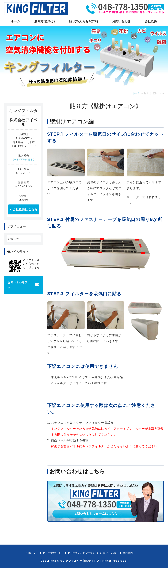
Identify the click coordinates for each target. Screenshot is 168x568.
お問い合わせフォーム (20, 285)
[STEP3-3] (145, 338)
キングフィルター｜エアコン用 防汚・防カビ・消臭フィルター (36, 8)
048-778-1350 (23, 159)
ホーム (15, 21)
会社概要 (151, 21)
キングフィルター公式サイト (78, 560)
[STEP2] (105, 271)
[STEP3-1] (66, 326)
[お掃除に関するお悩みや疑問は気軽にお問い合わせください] (105, 519)
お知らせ (13, 238)
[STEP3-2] (105, 326)
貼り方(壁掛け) (44, 21)
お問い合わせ (121, 21)
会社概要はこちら (25, 209)
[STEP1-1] (66, 173)
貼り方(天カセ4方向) (83, 21)
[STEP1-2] (105, 173)
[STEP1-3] (145, 173)
